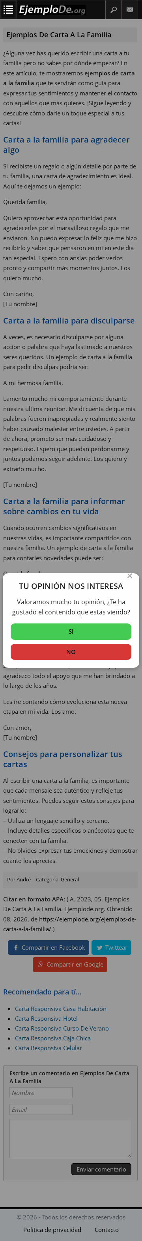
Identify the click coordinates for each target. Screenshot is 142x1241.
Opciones (8, 9)
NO (71, 652)
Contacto (130, 9)
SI (71, 631)
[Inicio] (52, 10)
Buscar (113, 9)
